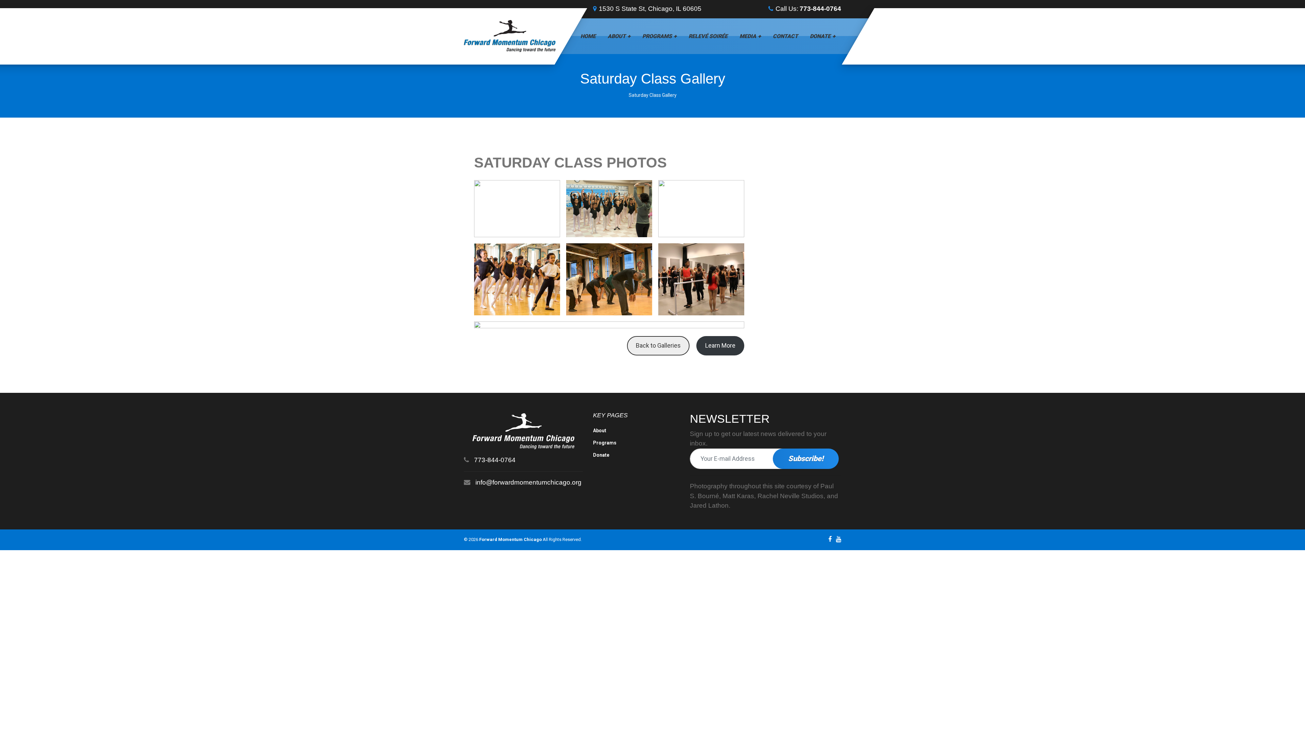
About (617, 36)
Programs (657, 36)
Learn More (720, 345)
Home (588, 36)
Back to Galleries (658, 345)
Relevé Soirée (708, 36)
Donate (820, 36)
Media (748, 36)
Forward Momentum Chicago (510, 539)
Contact (785, 36)
